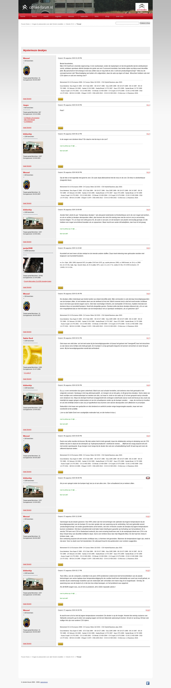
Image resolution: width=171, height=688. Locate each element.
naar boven (27, 99)
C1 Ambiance (28, 121)
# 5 (148, 248)
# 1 (148, 105)
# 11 (148, 516)
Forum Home (25, 24)
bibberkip (27, 134)
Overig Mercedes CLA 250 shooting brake (37, 281)
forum (34, 16)
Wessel (26, 58)
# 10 (148, 478)
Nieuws (71, 16)
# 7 (148, 338)
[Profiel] (60, 100)
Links (96, 16)
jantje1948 (27, 248)
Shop (107, 16)
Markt (46, 16)
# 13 (148, 610)
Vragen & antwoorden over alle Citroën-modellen (47, 24)
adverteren (44, 682)
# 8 (148, 385)
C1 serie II (27, 373)
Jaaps (26, 105)
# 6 (148, 293)
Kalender (84, 16)
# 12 (148, 570)
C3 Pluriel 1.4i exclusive (31, 118)
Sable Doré (28, 338)
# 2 (148, 134)
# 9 (148, 436)
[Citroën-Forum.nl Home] (37, 10)
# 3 (148, 172)
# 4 (148, 209)
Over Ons (119, 16)
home (22, 16)
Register (58, 16)
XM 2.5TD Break (29, 119)
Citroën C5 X (70, 24)
